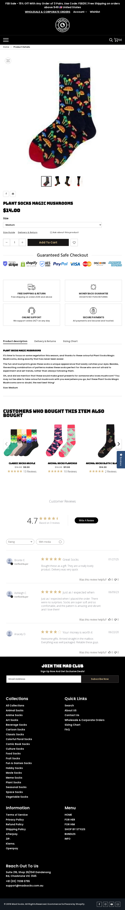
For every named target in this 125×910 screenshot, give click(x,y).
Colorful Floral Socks (19, 739)
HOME (68, 814)
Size (5, 218)
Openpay (12, 848)
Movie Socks (14, 772)
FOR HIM (70, 824)
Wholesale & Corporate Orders (84, 720)
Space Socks (14, 792)
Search (69, 705)
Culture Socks (15, 748)
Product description (15, 341)
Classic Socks (15, 734)
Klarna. (10, 843)
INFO (67, 838)
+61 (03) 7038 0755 (18, 881)
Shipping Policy (16, 829)
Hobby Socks (14, 768)
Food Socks (13, 753)
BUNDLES (70, 834)
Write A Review (86, 520)
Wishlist (95, 12)
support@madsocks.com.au (24, 885)
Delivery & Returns (45, 341)
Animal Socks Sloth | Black (103, 463)
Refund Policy (14, 824)
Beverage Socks (16, 724)
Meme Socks (14, 777)
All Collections (15, 705)
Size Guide (9, 232)
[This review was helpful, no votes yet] (109, 579)
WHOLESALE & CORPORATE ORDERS (47, 12)
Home (6, 47)
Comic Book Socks (18, 744)
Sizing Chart (70, 341)
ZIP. (8, 838)
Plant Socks (13, 782)
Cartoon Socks (15, 729)
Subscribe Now (100, 679)
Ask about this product (65, 232)
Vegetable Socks (17, 796)
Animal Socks (14, 710)
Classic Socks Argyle (22, 463)
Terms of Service (17, 814)
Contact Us (72, 715)
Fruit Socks (13, 758)
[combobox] (20, 542)
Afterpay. (12, 834)
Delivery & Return (27, 232)
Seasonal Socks (16, 787)
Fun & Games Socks (19, 763)
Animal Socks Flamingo (62, 463)
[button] (57, 181)
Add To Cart (48, 242)
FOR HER (70, 819)
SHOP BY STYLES (75, 829)
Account (78, 12)
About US (70, 710)
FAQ (67, 729)
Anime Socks (14, 715)
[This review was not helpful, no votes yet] (115, 579)
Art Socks (12, 720)
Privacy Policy (15, 819)
